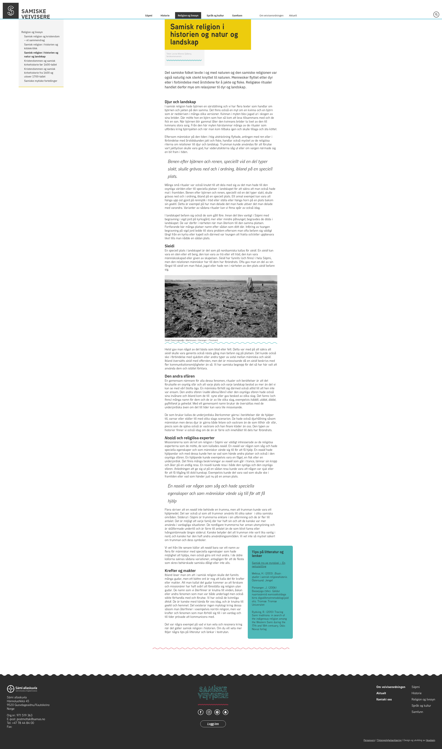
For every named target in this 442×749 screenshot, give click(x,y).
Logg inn (213, 723)
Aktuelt (293, 15)
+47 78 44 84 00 (23, 723)
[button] (436, 14)
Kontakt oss (384, 699)
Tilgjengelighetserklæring (389, 740)
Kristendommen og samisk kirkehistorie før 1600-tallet (40, 62)
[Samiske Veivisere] (11, 11)
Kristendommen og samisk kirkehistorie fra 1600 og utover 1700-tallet (39, 72)
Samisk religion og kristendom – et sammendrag (42, 38)
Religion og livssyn (188, 15)
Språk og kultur (215, 15)
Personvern (369, 740)
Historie (165, 15)
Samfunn (237, 15)
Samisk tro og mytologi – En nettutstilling (268, 564)
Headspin (430, 740)
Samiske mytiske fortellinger (40, 80)
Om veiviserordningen (272, 15)
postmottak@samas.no (31, 719)
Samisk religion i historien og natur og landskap (41, 54)
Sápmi (148, 15)
